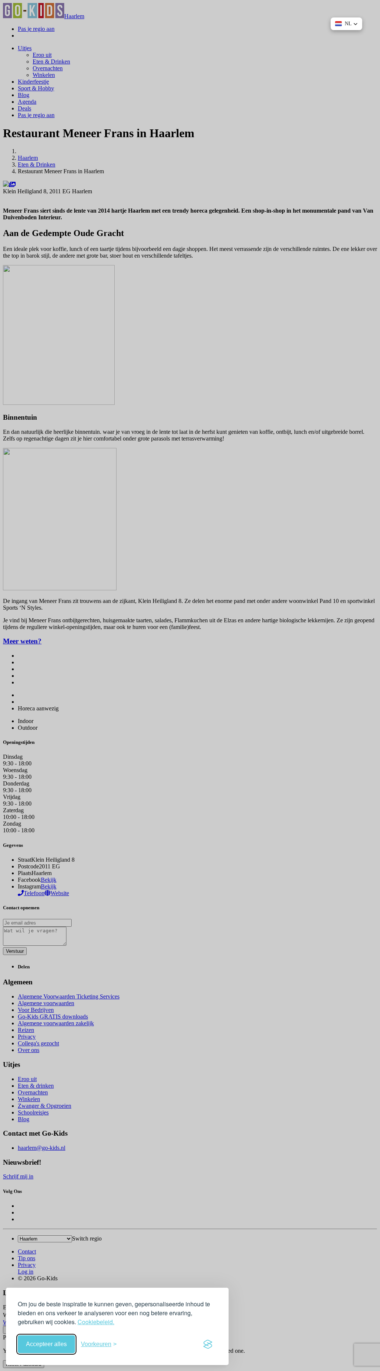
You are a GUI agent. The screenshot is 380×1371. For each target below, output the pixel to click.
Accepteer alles (46, 1344)
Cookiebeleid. (96, 1321)
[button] (346, 23)
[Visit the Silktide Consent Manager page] (208, 1344)
